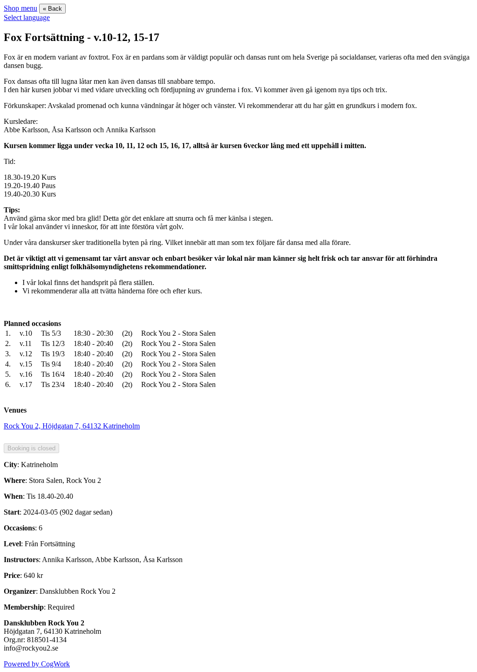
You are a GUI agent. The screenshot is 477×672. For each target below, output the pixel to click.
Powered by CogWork (37, 664)
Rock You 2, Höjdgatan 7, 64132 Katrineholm (72, 426)
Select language (27, 17)
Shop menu (20, 8)
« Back (52, 8)
